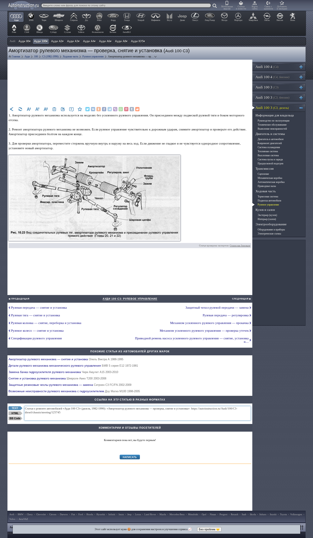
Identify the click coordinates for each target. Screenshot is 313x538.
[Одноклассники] (98, 109)
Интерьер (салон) (267, 219)
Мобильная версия (227, 7)
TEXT (15, 408)
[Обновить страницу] (20, 109)
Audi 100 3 (267, 87)
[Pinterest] (126, 109)
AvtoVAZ (23, 519)
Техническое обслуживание (272, 124)
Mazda (162, 514)
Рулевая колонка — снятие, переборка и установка (46, 323)
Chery (30, 514)
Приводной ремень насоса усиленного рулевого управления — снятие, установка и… (192, 340)
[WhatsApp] (120, 109)
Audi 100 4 (267, 67)
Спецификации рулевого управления (36, 338)
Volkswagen (296, 514)
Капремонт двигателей (270, 143)
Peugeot (223, 514)
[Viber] (115, 109)
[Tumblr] (131, 109)
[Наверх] (301, 527)
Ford (80, 514)
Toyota (283, 514)
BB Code (15, 418)
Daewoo (64, 514)
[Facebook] (104, 109)
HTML (15, 413)
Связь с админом (268, 7)
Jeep (129, 514)
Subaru (262, 514)
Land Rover (150, 514)
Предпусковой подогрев (270, 163)
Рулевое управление (268, 204)
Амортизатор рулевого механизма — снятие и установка (66, 359)
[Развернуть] (303, 66)
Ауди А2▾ (57, 41)
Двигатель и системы (270, 134)
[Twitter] (87, 109)
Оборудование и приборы (271, 229)
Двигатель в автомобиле (271, 139)
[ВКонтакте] (93, 109)
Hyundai (100, 514)
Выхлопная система (268, 155)
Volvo (12, 519)
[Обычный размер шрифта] (46, 109)
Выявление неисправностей (272, 128)
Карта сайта (255, 7)
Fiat (73, 514)
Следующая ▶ (241, 299)
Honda (89, 514)
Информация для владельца (275, 115)
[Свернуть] (303, 107)
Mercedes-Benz (177, 514)
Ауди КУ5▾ (138, 41)
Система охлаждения (269, 147)
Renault (234, 514)
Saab (244, 514)
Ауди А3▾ (73, 41)
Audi (11, 514)
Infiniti (111, 514)
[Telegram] (109, 109)
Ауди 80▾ (25, 41)
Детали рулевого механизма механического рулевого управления (73, 365)
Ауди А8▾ (121, 41)
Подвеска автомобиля (269, 200)
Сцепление (263, 173)
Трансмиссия (265, 168)
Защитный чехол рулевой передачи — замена (217, 307)
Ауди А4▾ (89, 41)
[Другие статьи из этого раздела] (54, 109)
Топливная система (268, 151)
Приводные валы (267, 186)
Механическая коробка (270, 177)
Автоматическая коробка (271, 182)
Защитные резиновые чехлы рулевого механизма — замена (70, 384)
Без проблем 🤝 (209, 529)
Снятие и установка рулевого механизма (57, 378)
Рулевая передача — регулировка (226, 315)
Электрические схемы (269, 233)
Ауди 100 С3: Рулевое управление (130, 298)
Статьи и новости (241, 7)
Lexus (138, 514)
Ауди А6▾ (105, 41)
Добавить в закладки (282, 7)
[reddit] (137, 109)
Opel (204, 514)
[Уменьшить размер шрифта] (29, 109)
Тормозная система (268, 196)
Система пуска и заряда (270, 159)
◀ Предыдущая (19, 299)
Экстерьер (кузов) (267, 215)
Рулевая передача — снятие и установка (39, 307)
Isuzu (121, 514)
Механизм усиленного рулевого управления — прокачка (209, 323)
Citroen (52, 514)
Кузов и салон (265, 209)
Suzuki (273, 514)
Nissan (213, 514)
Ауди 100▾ (41, 41)
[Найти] (214, 6)
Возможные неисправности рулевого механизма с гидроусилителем (74, 391)
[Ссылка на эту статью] (63, 109)
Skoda (253, 514)
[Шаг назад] (12, 109)
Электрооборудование (271, 224)
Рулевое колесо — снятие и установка (37, 330)
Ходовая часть (266, 191)
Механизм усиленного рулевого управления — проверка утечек (204, 330)
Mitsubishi (193, 514)
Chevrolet (41, 514)
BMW (20, 514)
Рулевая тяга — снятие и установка (35, 315)
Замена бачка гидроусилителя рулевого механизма (63, 372)
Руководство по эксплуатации (273, 120)
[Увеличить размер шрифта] (37, 109)
